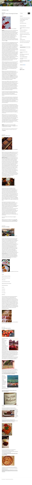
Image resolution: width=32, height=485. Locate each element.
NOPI (6, 40)
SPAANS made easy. (22, 39)
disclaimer (4, 130)
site (14, 216)
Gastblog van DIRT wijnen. (23, 36)
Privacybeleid (21, 21)
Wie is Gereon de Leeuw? (23, 23)
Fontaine (14, 125)
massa (4, 253)
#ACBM (11, 75)
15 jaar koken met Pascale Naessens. (24, 42)
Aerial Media (14, 220)
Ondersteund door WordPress (9, 479)
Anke (20, 56)
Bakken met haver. (6, 135)
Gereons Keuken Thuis (12, 3)
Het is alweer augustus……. (23, 31)
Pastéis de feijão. (6, 226)
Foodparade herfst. (6, 328)
